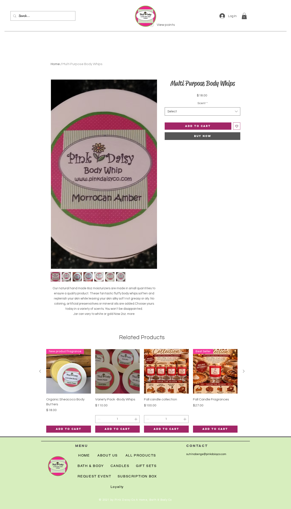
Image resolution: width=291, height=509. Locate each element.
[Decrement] (98, 419)
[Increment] (136, 419)
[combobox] (202, 111)
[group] (141, 391)
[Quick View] (117, 371)
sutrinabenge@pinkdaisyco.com (206, 454)
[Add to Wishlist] (237, 126)
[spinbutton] (117, 419)
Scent (202, 103)
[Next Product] (243, 371)
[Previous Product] (40, 371)
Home (55, 64)
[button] (244, 16)
